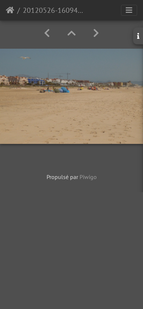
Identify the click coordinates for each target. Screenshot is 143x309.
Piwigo (88, 176)
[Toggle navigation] (129, 10)
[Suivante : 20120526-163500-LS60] (96, 33)
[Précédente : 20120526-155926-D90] (47, 33)
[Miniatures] (71, 33)
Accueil (10, 10)
